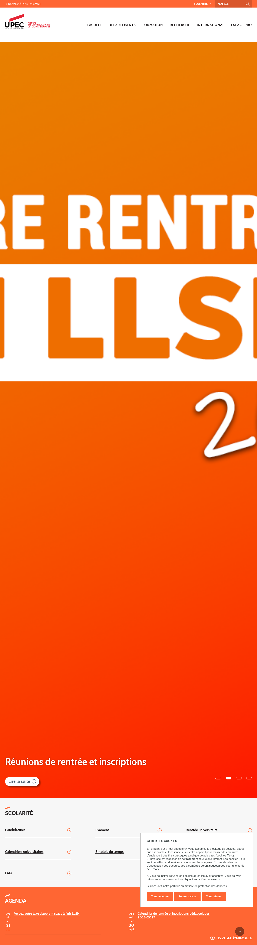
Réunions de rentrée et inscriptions (75, 761)
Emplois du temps (109, 851)
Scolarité (201, 3)
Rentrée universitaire (201, 830)
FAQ (8, 873)
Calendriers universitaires (24, 851)
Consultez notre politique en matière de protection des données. (189, 886)
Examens (102, 830)
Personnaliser (187, 896)
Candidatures (15, 830)
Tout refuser (214, 896)
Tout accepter (160, 896)
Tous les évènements (234, 937)
